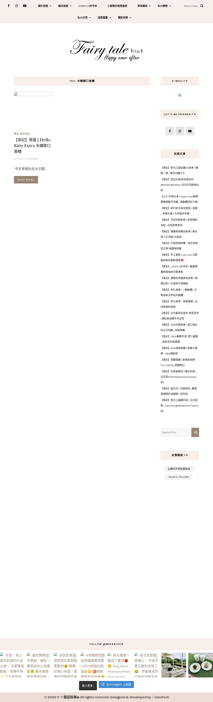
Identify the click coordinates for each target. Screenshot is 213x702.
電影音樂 (123, 17)
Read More (26, 179)
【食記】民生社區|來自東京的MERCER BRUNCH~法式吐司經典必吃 (180, 185)
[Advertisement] (180, 556)
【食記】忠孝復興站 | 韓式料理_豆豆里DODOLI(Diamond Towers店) (179, 377)
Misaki (20, 158)
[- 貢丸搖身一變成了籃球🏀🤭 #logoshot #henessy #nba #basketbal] (120, 665)
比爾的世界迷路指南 (179, 469)
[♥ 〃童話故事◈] (106, 50)
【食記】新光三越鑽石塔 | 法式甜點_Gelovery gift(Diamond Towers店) (180, 406)
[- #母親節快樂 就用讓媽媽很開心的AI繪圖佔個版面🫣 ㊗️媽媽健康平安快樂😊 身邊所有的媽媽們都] (93, 665)
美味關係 (142, 5)
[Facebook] (8, 5)
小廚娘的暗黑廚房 (117, 5)
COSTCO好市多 (87, 5)
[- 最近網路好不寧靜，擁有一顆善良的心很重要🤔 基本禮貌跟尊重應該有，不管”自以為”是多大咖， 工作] (39, 665)
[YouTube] (24, 5)
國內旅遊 (63, 5)
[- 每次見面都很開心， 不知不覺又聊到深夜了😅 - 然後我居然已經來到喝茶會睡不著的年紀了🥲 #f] (146, 665)
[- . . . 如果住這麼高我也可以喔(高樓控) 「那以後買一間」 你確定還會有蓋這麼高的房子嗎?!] (200, 665)
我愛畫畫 (103, 17)
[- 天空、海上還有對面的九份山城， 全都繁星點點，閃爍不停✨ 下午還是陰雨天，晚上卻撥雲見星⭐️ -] (12, 665)
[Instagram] (16, 5)
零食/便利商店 (22, 133)
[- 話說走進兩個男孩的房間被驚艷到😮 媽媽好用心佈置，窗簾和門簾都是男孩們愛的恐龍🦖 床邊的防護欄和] (66, 665)
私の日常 (83, 17)
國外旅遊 (43, 5)
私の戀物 (163, 5)
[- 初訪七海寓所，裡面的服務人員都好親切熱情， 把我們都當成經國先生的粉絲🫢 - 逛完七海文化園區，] (173, 665)
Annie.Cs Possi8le (178, 476)
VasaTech (161, 697)
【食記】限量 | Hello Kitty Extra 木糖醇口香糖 (32, 146)
